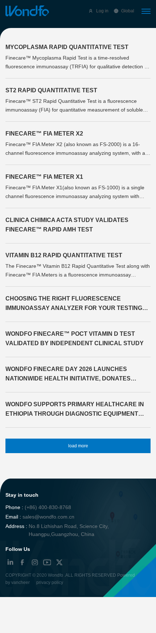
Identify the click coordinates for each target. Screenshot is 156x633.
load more (78, 445)
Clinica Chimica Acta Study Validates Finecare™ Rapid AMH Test (66, 225)
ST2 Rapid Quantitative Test (51, 90)
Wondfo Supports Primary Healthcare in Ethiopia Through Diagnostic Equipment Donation (74, 410)
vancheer (20, 582)
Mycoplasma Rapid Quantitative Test (66, 47)
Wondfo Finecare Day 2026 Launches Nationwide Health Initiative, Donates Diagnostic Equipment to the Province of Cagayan (74, 374)
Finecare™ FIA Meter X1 (44, 177)
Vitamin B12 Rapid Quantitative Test (63, 255)
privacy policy (49, 582)
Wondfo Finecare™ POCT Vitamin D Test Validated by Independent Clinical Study (74, 338)
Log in (102, 10)
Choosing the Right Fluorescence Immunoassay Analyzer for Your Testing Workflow (73, 304)
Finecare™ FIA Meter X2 (44, 133)
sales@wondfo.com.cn (48, 517)
